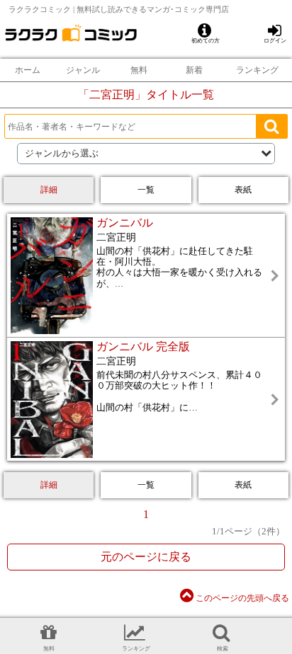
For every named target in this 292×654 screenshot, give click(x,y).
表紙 (243, 190)
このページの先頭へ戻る (241, 598)
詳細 (48, 190)
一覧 (146, 190)
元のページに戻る (146, 557)
